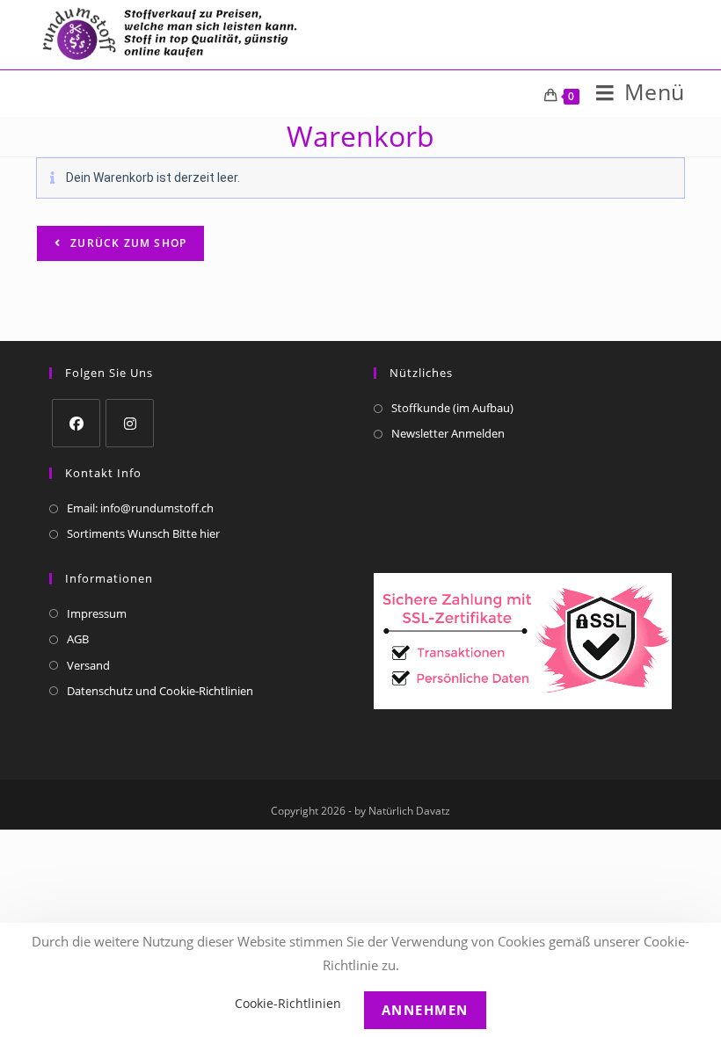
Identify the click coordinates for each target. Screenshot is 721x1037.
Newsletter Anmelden (448, 433)
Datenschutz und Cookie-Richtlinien (160, 691)
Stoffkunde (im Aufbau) (452, 408)
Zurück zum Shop (126, 243)
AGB (78, 639)
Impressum (97, 613)
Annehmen (425, 1010)
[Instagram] (130, 423)
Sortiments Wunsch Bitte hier (143, 533)
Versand (88, 665)
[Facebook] (76, 423)
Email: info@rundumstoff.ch (140, 508)
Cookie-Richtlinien (288, 1003)
